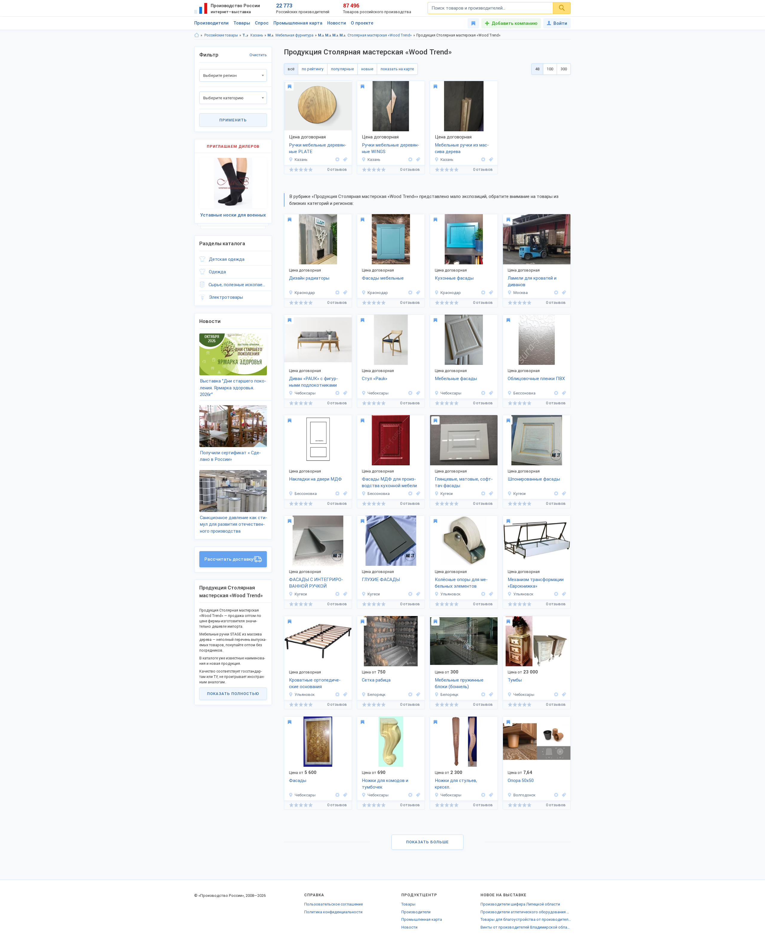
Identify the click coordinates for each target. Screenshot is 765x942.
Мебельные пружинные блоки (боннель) (459, 683)
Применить (233, 120)
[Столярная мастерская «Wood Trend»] (337, 159)
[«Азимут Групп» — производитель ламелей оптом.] (556, 292)
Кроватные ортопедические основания (315, 683)
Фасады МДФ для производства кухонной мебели (389, 482)
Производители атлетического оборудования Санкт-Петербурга (526, 912)
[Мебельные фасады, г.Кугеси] (490, 493)
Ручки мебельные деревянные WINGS (390, 148)
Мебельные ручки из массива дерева (462, 148)
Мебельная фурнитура (294, 35)
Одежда (217, 272)
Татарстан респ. (245, 35)
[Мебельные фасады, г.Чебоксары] (490, 393)
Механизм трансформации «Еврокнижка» (536, 583)
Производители (211, 23)
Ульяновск (450, 594)
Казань (256, 35)
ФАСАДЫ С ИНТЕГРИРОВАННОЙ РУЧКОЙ (316, 583)
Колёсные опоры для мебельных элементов (461, 583)
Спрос (262, 23)
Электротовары (226, 297)
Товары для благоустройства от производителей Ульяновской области (526, 919)
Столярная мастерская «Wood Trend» (380, 35)
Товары (241, 23)
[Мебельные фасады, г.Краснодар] (417, 292)
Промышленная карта (297, 23)
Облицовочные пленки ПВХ (536, 378)
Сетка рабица (376, 680)
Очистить (258, 55)
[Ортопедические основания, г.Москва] (563, 292)
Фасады (297, 780)
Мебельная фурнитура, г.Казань (342, 35)
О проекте (362, 23)
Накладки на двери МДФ (315, 479)
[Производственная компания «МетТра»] (483, 594)
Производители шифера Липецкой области (520, 904)
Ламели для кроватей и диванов (532, 281)
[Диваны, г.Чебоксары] (344, 393)
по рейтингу (313, 69)
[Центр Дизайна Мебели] (337, 292)
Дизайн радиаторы (309, 278)
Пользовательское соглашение (333, 904)
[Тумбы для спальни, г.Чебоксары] (563, 694)
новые (367, 69)
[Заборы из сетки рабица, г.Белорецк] (417, 694)
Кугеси (446, 493)
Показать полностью (233, 693)
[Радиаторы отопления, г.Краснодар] (344, 292)
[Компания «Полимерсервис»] (556, 795)
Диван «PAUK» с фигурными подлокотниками (313, 382)
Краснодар (305, 292)
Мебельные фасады (456, 378)
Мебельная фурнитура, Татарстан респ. (335, 35)
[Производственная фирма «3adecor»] (556, 694)
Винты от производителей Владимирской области (526, 927)
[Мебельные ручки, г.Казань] (344, 159)
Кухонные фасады (454, 278)
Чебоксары (305, 393)
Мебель (270, 35)
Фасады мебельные (383, 278)
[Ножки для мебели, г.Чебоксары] (417, 795)
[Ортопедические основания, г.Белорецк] (490, 694)
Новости (336, 23)
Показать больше (427, 842)
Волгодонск (524, 795)
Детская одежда (226, 259)
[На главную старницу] (196, 35)
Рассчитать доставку (228, 559)
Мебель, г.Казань (328, 35)
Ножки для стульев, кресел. (456, 784)
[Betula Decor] (337, 393)
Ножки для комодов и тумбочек (385, 784)
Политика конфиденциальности (333, 912)
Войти (560, 23)
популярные (342, 69)
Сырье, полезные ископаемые (238, 284)
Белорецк (376, 694)
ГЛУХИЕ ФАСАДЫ (381, 579)
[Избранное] (473, 23)
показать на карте (397, 69)
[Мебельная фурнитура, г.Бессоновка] (563, 393)
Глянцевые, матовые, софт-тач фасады (464, 482)
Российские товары (221, 35)
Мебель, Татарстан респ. (321, 35)
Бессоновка (524, 393)
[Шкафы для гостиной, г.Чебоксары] (344, 795)
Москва (520, 292)
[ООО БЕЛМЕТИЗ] (410, 694)
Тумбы (515, 680)
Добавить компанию (514, 23)
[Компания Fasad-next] (483, 493)
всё (291, 69)
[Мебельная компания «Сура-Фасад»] (556, 393)
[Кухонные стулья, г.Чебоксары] (417, 393)
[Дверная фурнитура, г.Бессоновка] (344, 493)
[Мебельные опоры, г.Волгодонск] (563, 795)
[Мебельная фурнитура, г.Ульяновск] (490, 594)
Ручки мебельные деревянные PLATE (317, 148)
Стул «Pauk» (374, 378)
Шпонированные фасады (534, 479)
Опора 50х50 (521, 780)
